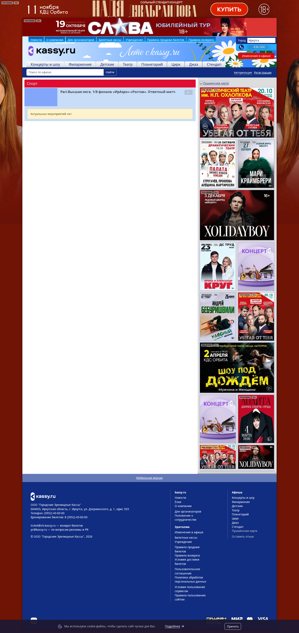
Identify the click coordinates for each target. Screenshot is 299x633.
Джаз (193, 64)
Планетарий (152, 64)
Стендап (214, 64)
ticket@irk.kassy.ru (43, 525)
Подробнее (172, 626)
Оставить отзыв (243, 536)
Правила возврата (201, 40)
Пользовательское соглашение (187, 571)
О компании (54, 40)
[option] (149, 27)
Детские (107, 64)
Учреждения (134, 40)
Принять (233, 626)
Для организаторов (81, 40)
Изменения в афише (256, 56)
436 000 (259, 47)
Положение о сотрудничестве (185, 517)
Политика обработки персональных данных (190, 579)
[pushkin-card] (214, 83)
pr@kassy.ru (39, 529)
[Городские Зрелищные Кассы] (50, 52)
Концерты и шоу (45, 64)
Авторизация (243, 72)
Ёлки (178, 502)
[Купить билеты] (43, 496)
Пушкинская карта (244, 531)
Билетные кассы (110, 40)
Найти (110, 72)
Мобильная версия (149, 478)
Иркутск (254, 40)
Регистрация (263, 72)
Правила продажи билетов (165, 40)
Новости (36, 40)
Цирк (175, 64)
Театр (128, 64)
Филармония (80, 64)
